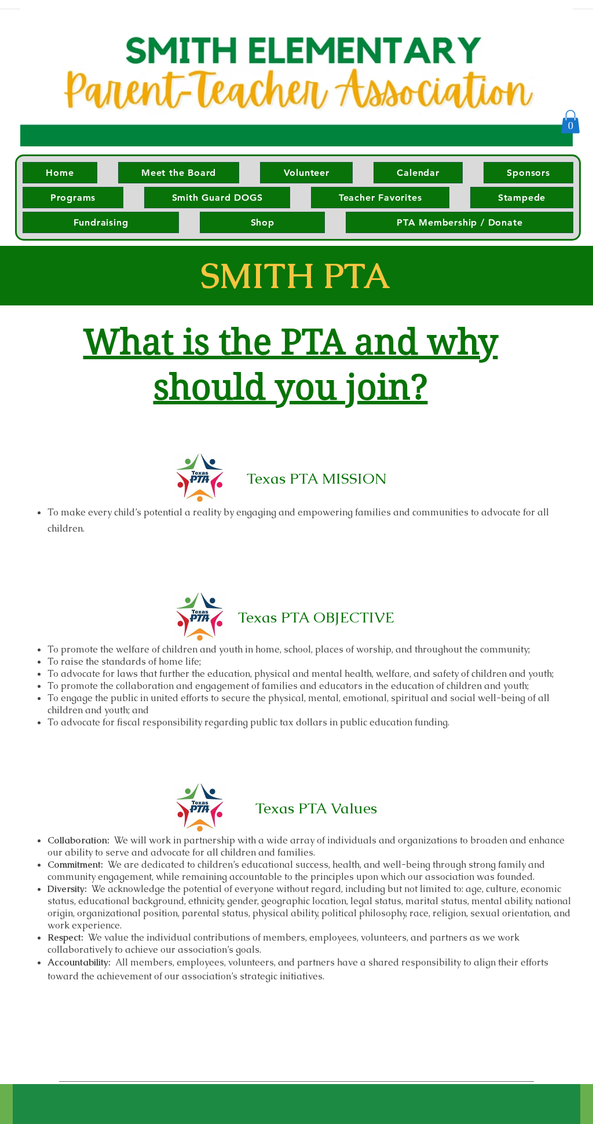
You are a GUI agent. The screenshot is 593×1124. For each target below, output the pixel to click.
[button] (570, 122)
